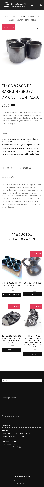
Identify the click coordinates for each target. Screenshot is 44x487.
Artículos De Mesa (24, 139)
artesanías (21, 148)
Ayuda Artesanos (31, 148)
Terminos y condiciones (10, 416)
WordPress (28, 480)
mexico (9, 154)
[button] (37, 28)
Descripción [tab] (9, 168)
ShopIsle (15, 480)
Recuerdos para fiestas (10, 145)
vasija (31, 154)
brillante (14, 151)
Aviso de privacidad (9, 398)
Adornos (13, 139)
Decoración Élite (21, 142)
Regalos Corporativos (17, 16)
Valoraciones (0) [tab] (26, 168)
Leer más (33, 294)
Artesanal (12, 148)
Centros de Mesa (8, 142)
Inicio (6, 16)
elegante (30, 151)
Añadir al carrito (12, 295)
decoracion (22, 151)
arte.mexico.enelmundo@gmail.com (15, 447)
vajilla (26, 154)
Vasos (37, 154)
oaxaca (21, 154)
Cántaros (35, 139)
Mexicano (31, 142)
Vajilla (38, 145)
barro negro (6, 151)
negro (15, 154)
